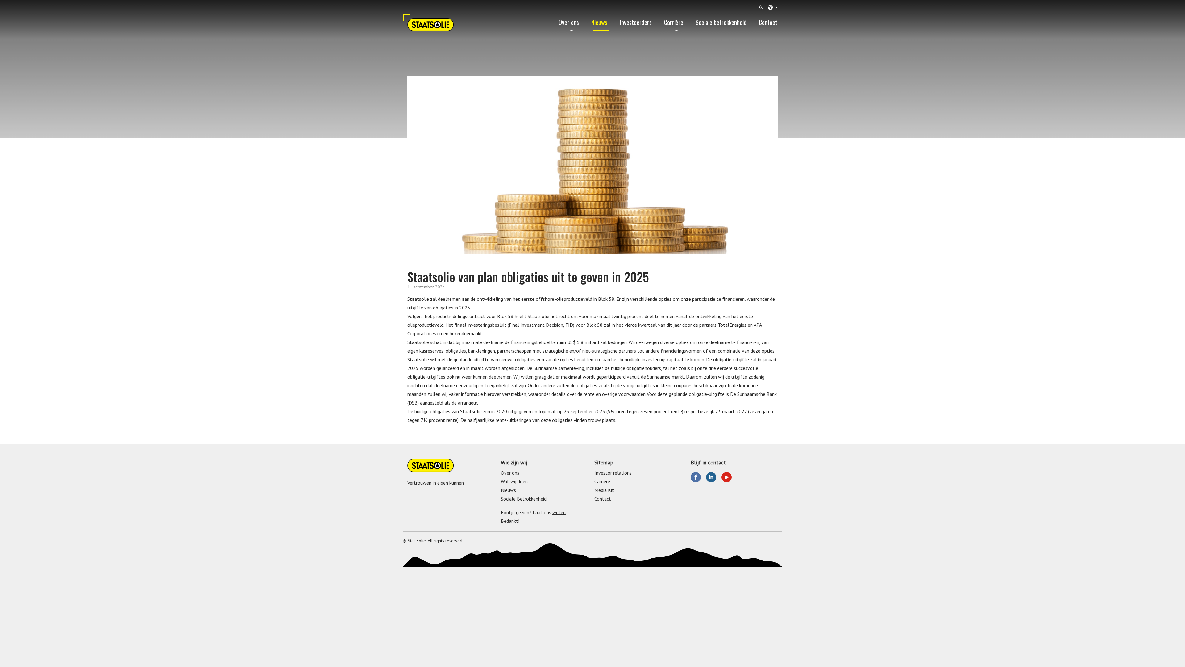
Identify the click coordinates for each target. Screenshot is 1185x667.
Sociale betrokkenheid (721, 22)
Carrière (673, 22)
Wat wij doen (514, 481)
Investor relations (613, 473)
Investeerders (636, 22)
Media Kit (604, 490)
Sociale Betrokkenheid (524, 499)
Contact (768, 22)
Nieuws (599, 22)
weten (559, 512)
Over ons (569, 22)
